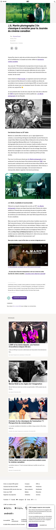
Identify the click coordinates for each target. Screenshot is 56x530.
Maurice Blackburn (40, 288)
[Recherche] (55, 1)
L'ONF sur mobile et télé (9, 504)
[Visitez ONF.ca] (30, 1)
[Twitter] (16, 48)
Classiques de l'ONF (40, 284)
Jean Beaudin (35, 286)
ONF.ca (38, 484)
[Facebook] (11, 48)
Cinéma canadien (18, 284)
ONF (11, 94)
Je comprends (33, 525)
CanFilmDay (10, 284)
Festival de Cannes (12, 286)
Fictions (12, 38)
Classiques (33, 284)
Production (38, 486)
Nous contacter (29, 489)
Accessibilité (6, 520)
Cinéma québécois (26, 284)
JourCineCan (41, 286)
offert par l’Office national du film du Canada (31, 267)
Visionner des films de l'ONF (10, 486)
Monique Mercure (11, 290)
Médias (27, 492)
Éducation (38, 492)
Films (15, 38)
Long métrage (24, 288)
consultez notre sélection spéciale (35, 273)
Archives (38, 494)
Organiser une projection (9, 494)
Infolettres (27, 494)
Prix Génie (31, 290)
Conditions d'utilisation (24, 520)
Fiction (18, 286)
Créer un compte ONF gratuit (10, 484)
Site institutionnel (15, 520)
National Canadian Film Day (22, 290)
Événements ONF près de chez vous (12, 489)
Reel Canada (36, 290)
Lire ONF (4, 1)
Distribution (39, 489)
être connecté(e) (17, 306)
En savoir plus (43, 525)
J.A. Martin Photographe (25, 286)
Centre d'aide (28, 486)
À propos (27, 484)
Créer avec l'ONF (7, 492)
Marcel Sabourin (31, 288)
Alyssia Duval (16, 36)
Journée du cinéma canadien (14, 288)
